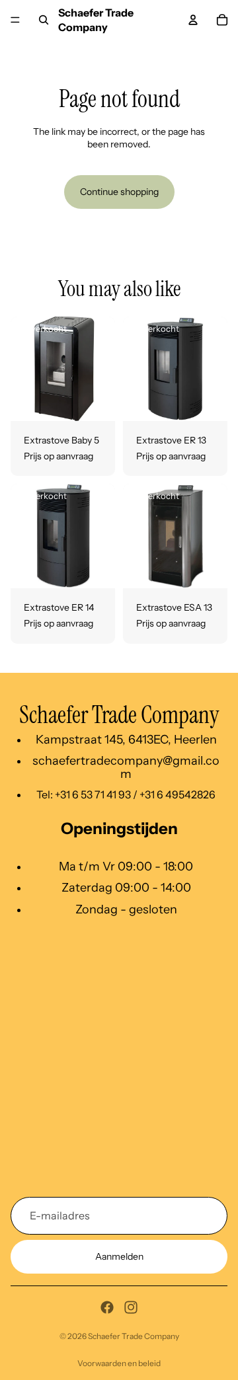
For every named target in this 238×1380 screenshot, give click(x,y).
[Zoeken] (43, 19)
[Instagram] (131, 1307)
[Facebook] (107, 1307)
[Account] (193, 19)
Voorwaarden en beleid (119, 1363)
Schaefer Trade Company (133, 1336)
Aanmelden (119, 1256)
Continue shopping (119, 192)
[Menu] (15, 20)
